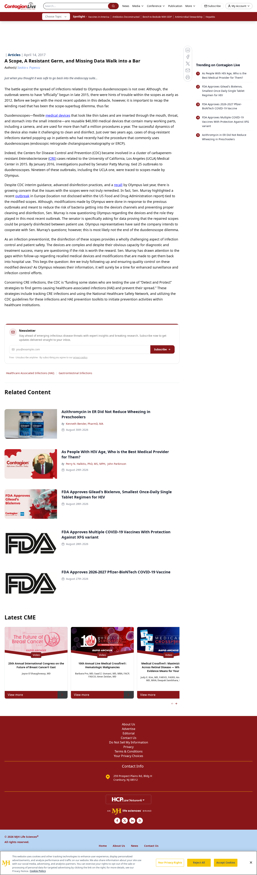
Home (103, 846)
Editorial (129, 733)
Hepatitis (210, 16)
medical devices (58, 115)
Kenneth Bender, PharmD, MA (84, 423)
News (125, 6)
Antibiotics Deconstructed (126, 16)
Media (136, 6)
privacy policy (80, 357)
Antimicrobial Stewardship (188, 16)
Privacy (128, 747)
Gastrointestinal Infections (75, 373)
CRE (52, 158)
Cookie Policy (38, 871)
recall (118, 185)
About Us (128, 724)
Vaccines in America (98, 16)
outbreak (22, 196)
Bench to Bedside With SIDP (157, 16)
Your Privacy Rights (170, 862)
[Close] (251, 862)
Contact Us (128, 738)
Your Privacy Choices (128, 756)
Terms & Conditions (129, 751)
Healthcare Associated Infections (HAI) (30, 373)
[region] (128, 863)
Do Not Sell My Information (128, 742)
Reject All (199, 862)
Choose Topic (53, 16)
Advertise (128, 729)
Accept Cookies (225, 862)
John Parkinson (116, 464)
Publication (175, 6)
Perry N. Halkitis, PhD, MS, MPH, (86, 464)
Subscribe (160, 349)
